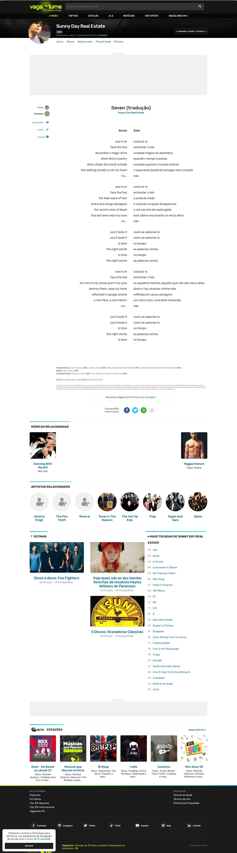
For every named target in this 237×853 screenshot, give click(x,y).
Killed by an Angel (163, 683)
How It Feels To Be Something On (171, 672)
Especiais (35, 795)
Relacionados (85, 41)
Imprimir (41, 137)
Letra (40, 107)
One (155, 550)
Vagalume (46, 6)
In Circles (158, 561)
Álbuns (70, 41)
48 (154, 602)
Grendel (157, 660)
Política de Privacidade (186, 803)
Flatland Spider (161, 643)
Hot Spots (151, 15)
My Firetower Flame (164, 573)
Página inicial (62, 35)
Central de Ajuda (182, 795)
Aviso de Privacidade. (39, 839)
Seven (156, 555)
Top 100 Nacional (39, 803)
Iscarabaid (158, 677)
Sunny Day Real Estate (80, 26)
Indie (59, 32)
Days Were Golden (163, 619)
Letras (59, 41)
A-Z (111, 15)
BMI (85, 368)
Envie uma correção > (144, 397)
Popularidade (103, 41)
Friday (156, 654)
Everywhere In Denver (165, 567)
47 (154, 596)
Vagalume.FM (177, 15)
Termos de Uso (181, 799)
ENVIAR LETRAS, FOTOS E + (192, 31)
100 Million (159, 590)
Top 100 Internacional (42, 807)
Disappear (158, 631)
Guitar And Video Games (166, 666)
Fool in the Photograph (166, 648)
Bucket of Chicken (163, 625)
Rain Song (158, 579)
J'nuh (156, 689)
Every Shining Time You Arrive (170, 637)
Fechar (29, 846)
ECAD (58, 380)
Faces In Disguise (163, 584)
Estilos (93, 15)
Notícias (129, 15)
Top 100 (73, 15)
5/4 (155, 608)
